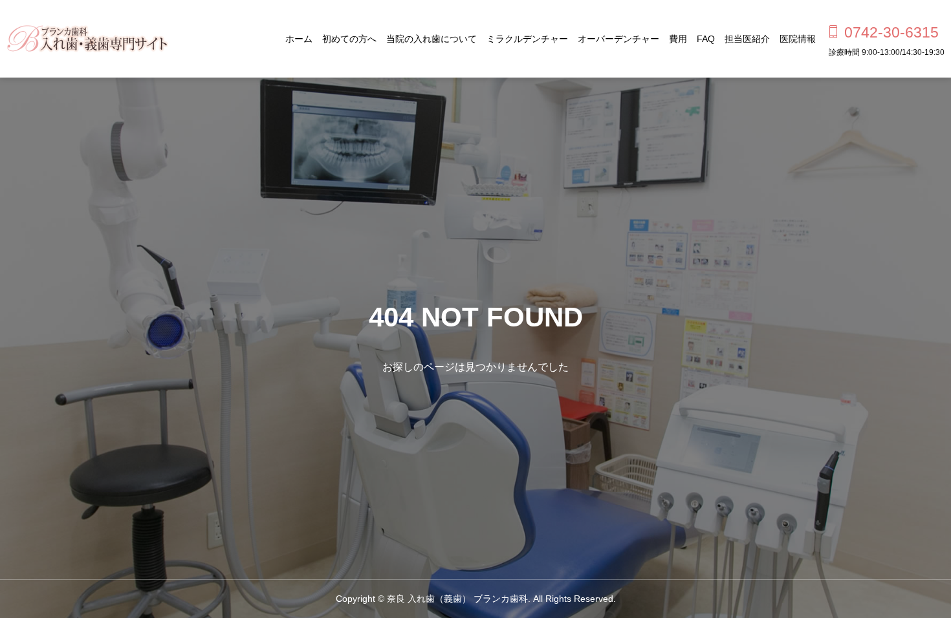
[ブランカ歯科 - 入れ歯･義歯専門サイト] (87, 39)
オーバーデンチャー (618, 39)
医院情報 (798, 39)
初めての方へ (349, 39)
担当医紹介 (747, 39)
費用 (678, 39)
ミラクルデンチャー (527, 39)
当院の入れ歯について (431, 39)
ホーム (298, 39)
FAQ (706, 39)
